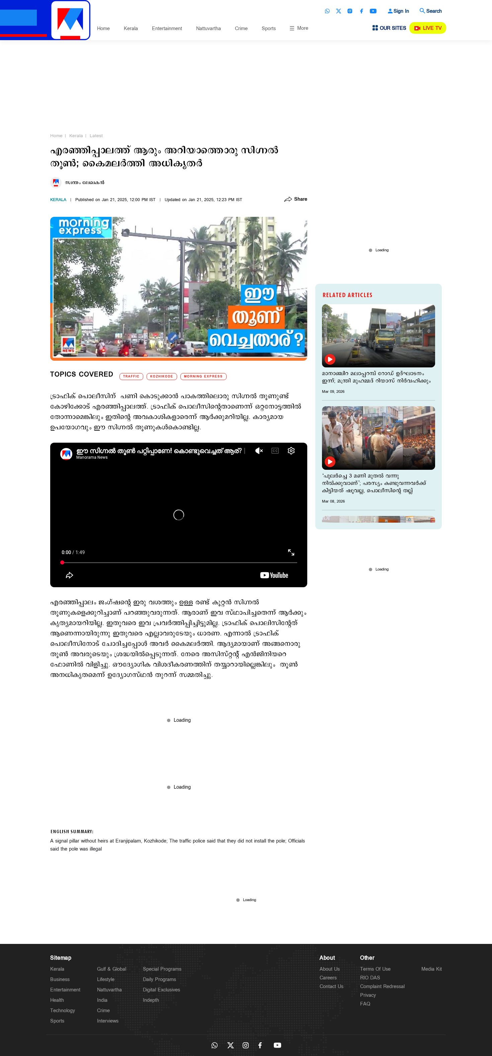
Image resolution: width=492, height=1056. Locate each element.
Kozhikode (161, 376)
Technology (62, 1010)
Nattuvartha (208, 28)
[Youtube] (373, 11)
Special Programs (162, 969)
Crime (241, 28)
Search (434, 11)
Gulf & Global (111, 969)
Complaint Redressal (382, 986)
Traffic (131, 376)
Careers (328, 977)
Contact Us (331, 986)
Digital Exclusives (161, 989)
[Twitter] (339, 11)
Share (300, 200)
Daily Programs (159, 979)
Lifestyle (105, 979)
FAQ (365, 1003)
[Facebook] (361, 11)
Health (57, 1000)
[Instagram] (350, 11)
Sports (269, 28)
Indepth (151, 1000)
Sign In (401, 11)
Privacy (368, 995)
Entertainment (167, 28)
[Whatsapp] (327, 11)
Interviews (107, 1021)
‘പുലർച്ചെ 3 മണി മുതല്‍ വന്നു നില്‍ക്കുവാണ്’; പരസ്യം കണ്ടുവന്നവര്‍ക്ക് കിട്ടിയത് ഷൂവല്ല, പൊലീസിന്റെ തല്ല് (374, 483)
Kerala (131, 28)
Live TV (432, 28)
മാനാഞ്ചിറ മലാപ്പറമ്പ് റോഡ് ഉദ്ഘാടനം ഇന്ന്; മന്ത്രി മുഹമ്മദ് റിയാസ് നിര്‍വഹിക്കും (376, 377)
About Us (330, 969)
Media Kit (431, 969)
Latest (96, 136)
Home (103, 28)
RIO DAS (370, 977)
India (102, 1000)
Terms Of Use (375, 969)
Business (60, 979)
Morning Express (203, 376)
